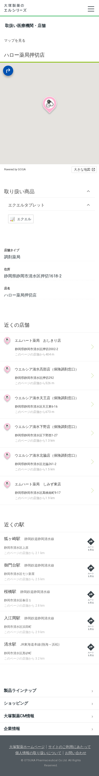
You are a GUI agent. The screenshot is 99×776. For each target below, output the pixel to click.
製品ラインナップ (20, 690)
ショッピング (16, 703)
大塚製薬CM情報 (19, 715)
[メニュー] (90, 9)
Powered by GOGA (15, 169)
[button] (49, 191)
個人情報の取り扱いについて (38, 753)
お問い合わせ (75, 753)
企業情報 (12, 728)
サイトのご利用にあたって (69, 747)
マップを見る (14, 40)
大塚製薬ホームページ (27, 747)
